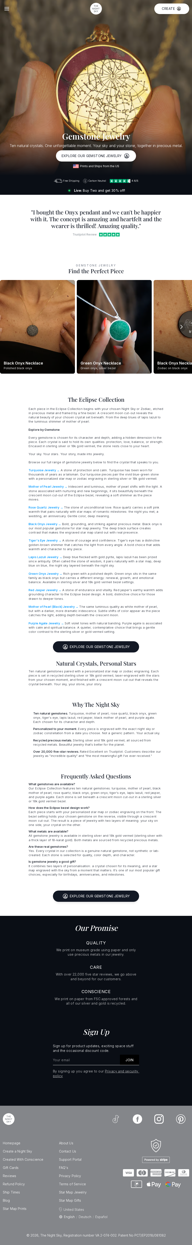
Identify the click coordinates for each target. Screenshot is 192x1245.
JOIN (129, 1060)
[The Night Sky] (9, 1119)
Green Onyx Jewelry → (46, 573)
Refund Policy (14, 1184)
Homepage (11, 1143)
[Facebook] (137, 1119)
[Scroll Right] (181, 327)
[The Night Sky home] (96, 9)
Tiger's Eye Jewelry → (45, 540)
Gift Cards (10, 1168)
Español (101, 1217)
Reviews (9, 1176)
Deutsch (85, 1217)
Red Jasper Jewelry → (45, 590)
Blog (6, 1200)
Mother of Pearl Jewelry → (48, 486)
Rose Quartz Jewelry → (46, 507)
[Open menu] (7, 9)
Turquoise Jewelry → (44, 470)
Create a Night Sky (17, 1151)
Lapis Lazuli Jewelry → (45, 557)
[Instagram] (159, 1119)
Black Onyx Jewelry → (45, 524)
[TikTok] (115, 1119)
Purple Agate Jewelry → (46, 623)
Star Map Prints (14, 1209)
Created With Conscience (23, 1159)
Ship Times (11, 1192)
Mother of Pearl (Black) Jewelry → (53, 606)
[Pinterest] (180, 1119)
